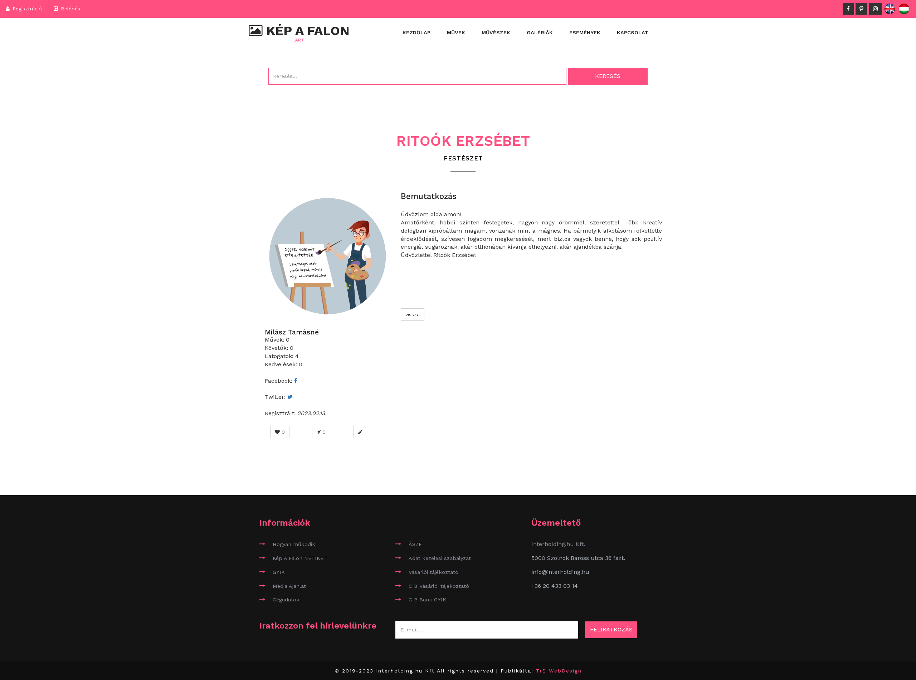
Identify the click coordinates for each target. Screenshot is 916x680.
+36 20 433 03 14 (554, 585)
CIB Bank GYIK (427, 599)
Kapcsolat (632, 32)
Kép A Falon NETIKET (300, 558)
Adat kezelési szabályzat (440, 558)
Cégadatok (286, 599)
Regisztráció (26, 8)
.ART (299, 40)
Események (584, 32)
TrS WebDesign (559, 671)
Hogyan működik (294, 544)
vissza (412, 314)
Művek (456, 32)
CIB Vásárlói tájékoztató (439, 586)
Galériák (540, 32)
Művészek (496, 32)
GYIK (279, 572)
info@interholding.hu (560, 572)
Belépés (69, 8)
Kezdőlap (416, 32)
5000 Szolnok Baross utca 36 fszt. (578, 558)
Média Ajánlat (289, 586)
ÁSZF (415, 544)
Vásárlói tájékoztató (433, 572)
